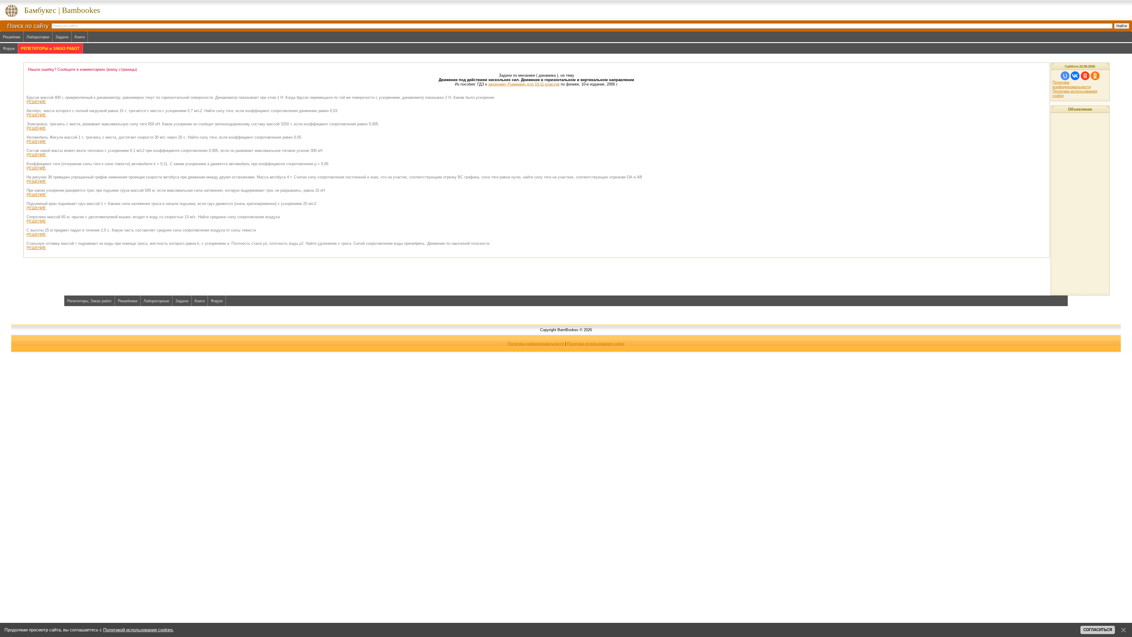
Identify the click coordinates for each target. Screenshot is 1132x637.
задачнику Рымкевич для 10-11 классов (524, 84)
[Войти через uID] (1065, 75)
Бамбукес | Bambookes (62, 10)
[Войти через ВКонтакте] (1075, 75)
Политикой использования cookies (138, 630)
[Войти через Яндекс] (1085, 75)
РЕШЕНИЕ (36, 102)
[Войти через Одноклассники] (1095, 75)
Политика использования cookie (595, 344)
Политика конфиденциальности (1071, 84)
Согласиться (1097, 630)
